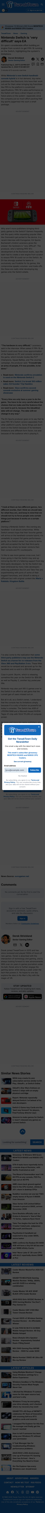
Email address (10, 766)
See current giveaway (22, 761)
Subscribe (34, 770)
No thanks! (22, 776)
